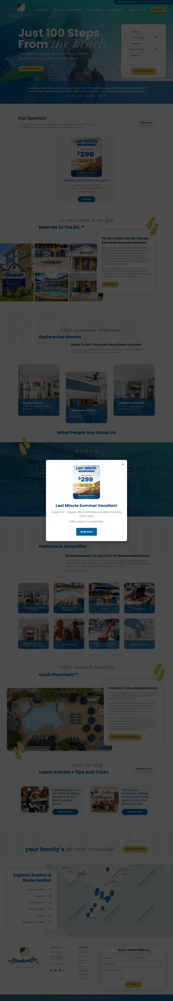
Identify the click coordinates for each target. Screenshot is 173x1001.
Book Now (87, 531)
